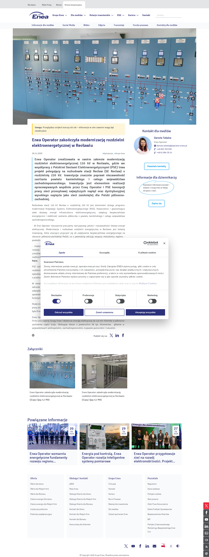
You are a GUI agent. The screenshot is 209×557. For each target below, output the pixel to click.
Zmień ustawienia (104, 312)
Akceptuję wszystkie (145, 312)
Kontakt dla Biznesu (77, 519)
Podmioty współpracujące (41, 514)
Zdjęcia (101, 25)
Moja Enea (73, 489)
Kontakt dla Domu (76, 509)
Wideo (86, 25)
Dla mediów (77, 15)
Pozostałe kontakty (156, 166)
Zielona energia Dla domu (41, 499)
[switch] (88, 301)
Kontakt (146, 15)
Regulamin (152, 484)
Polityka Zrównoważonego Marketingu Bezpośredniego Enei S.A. (161, 528)
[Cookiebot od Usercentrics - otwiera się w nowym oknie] (145, 243)
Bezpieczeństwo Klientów (158, 514)
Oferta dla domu (37, 484)
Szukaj (179, 15)
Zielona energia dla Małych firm (43, 504)
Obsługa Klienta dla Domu (80, 494)
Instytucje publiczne (38, 509)
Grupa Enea (58, 15)
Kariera (131, 15)
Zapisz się (157, 203)
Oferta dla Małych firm (39, 489)
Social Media (69, 25)
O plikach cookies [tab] (147, 252)
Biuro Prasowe (114, 499)
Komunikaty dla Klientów (79, 524)
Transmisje (119, 25)
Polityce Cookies (148, 283)
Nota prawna (153, 499)
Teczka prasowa (140, 25)
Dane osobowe (154, 489)
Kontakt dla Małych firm (79, 514)
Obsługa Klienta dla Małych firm (82, 499)
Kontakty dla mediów (167, 25)
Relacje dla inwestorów (118, 504)
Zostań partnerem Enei (118, 514)
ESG (119, 15)
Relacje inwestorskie (100, 15)
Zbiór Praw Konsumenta (158, 504)
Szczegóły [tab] (104, 252)
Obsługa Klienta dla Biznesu (81, 504)
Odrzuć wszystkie (64, 312)
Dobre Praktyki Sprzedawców (160, 509)
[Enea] (39, 15)
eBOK (71, 484)
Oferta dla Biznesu (38, 494)
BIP (149, 519)
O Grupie (112, 484)
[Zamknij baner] (164, 243)
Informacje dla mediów (43, 25)
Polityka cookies (154, 494)
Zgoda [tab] (62, 252)
